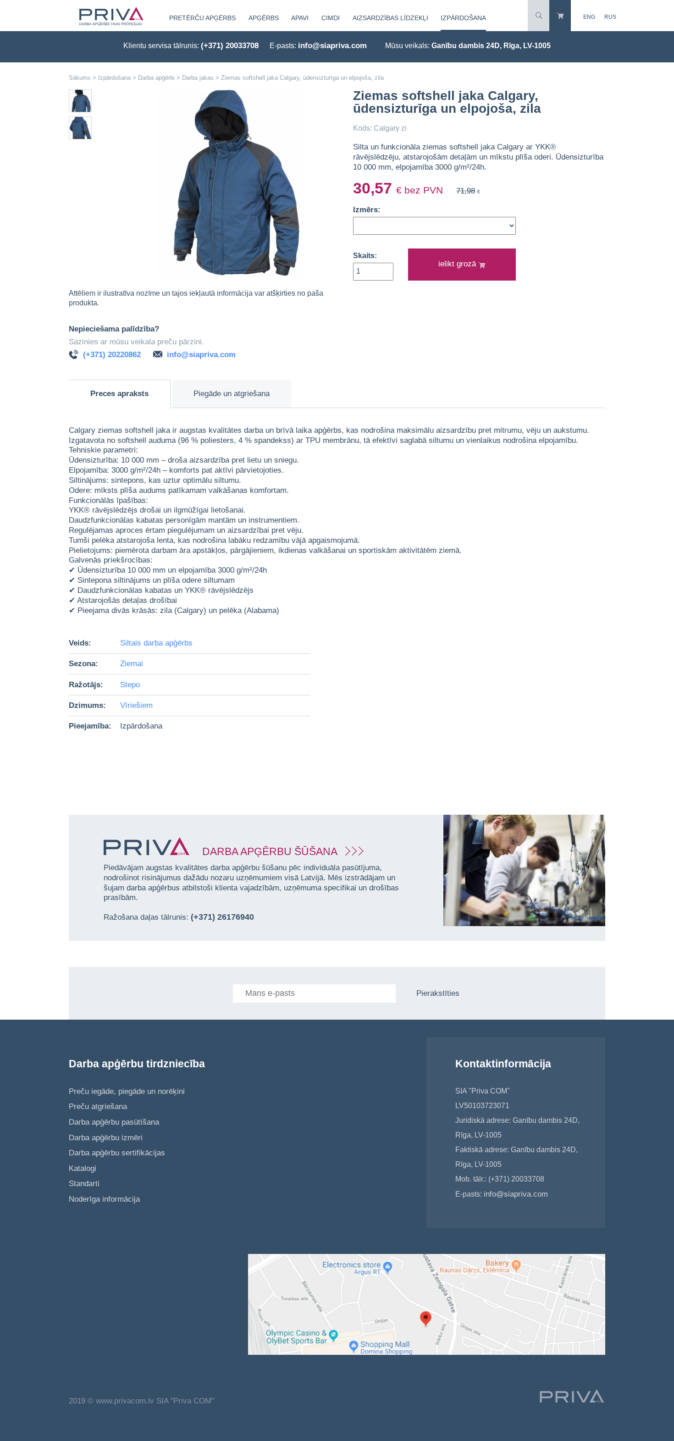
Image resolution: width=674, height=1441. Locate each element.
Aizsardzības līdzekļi (390, 18)
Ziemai (131, 663)
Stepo (130, 684)
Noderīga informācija (104, 1199)
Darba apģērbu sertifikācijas (117, 1152)
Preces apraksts (119, 393)
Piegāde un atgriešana (231, 393)
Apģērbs (264, 18)
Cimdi (330, 18)
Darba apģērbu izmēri (106, 1137)
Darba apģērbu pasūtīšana (114, 1122)
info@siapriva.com (332, 45)
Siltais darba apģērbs (156, 643)
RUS (610, 17)
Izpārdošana (463, 18)
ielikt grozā (458, 263)
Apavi (300, 18)
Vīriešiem (136, 705)
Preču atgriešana (98, 1106)
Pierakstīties (437, 993)
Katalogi (82, 1168)
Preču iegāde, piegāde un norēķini (127, 1091)
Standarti (84, 1183)
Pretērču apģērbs (202, 18)
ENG (589, 17)
